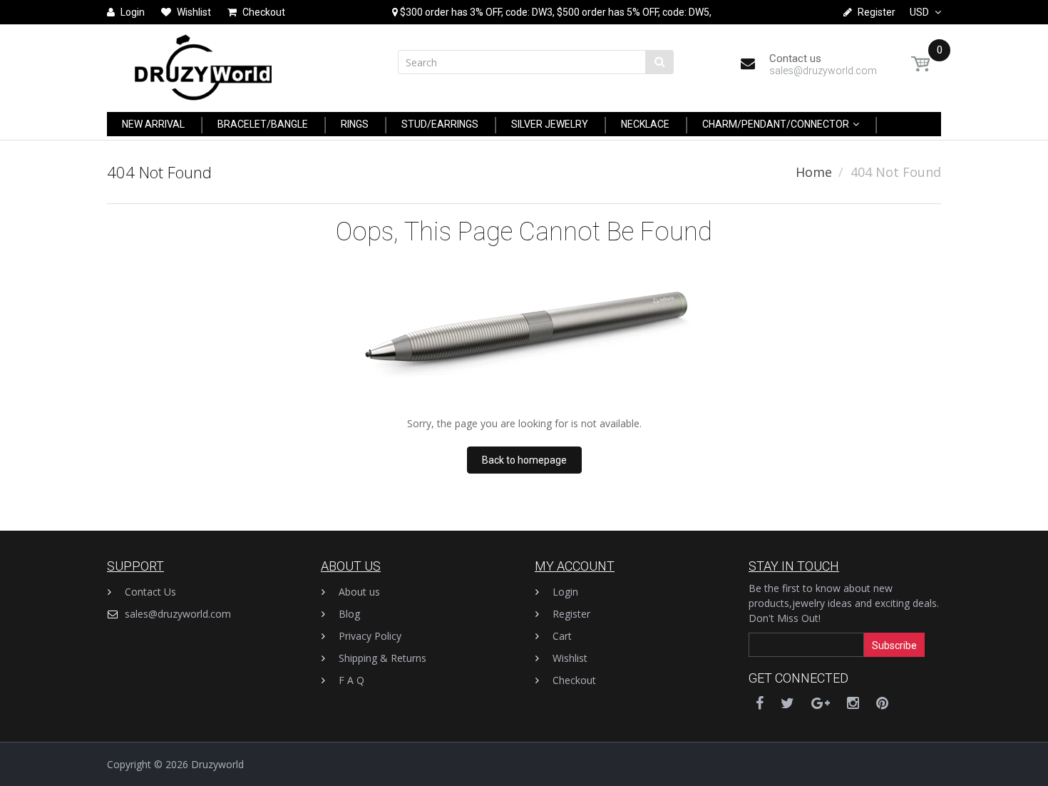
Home (814, 171)
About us (359, 591)
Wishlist (570, 658)
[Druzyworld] (203, 64)
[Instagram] (853, 703)
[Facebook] (760, 703)
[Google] (820, 703)
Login (565, 591)
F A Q (351, 680)
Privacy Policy (370, 636)
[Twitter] (787, 703)
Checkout (574, 680)
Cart (562, 636)
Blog (349, 614)
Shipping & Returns (382, 658)
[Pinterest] (882, 703)
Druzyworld (217, 764)
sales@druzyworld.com (178, 614)
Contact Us (150, 591)
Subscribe (894, 645)
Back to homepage (524, 460)
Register (571, 614)
